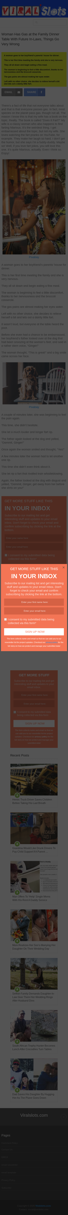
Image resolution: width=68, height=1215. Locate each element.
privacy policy (52, 642)
